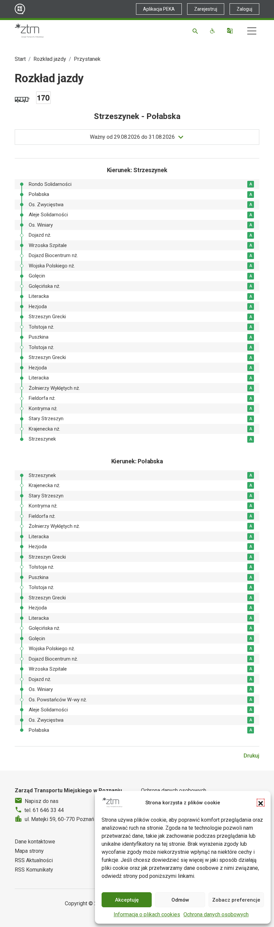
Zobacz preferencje (236, 900)
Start (20, 59)
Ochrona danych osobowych (216, 914)
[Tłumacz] (231, 30)
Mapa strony (29, 851)
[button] (260, 802)
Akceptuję (127, 900)
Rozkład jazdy (49, 59)
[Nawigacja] (251, 30)
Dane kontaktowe (35, 841)
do (132, 137)
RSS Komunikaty (34, 869)
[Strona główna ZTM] (29, 31)
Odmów (180, 900)
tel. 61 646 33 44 (44, 810)
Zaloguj (244, 9)
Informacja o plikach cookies (147, 914)
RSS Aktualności (34, 860)
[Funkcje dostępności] (213, 31)
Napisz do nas (41, 801)
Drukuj (251, 755)
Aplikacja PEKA (159, 9)
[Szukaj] (196, 30)
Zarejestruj (205, 9)
